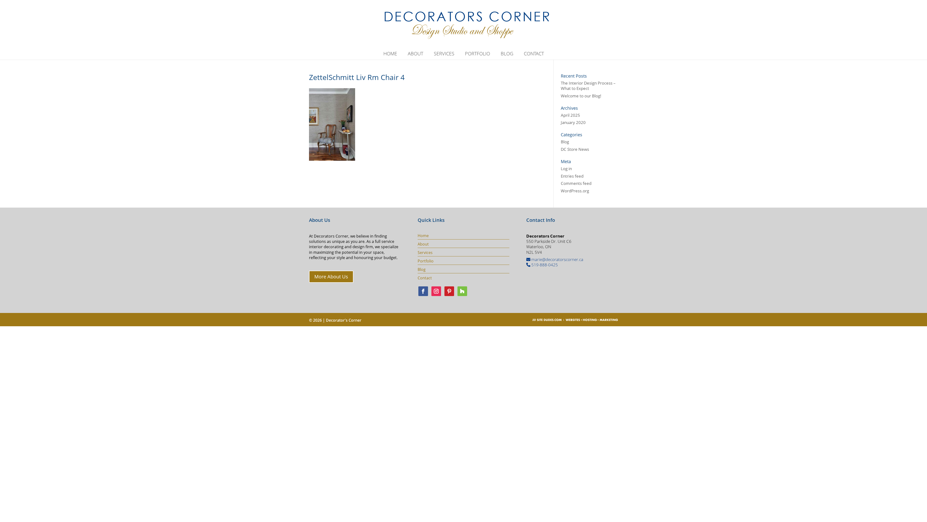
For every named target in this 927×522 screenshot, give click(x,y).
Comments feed (576, 183)
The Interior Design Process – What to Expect (588, 85)
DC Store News (575, 149)
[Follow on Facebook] (423, 291)
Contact (534, 54)
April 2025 (570, 115)
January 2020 (573, 122)
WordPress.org (575, 191)
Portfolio (477, 54)
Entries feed (572, 176)
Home (390, 54)
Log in (566, 168)
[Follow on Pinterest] (449, 291)
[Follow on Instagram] (436, 291)
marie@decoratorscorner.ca (556, 259)
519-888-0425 (544, 265)
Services (444, 54)
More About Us (331, 276)
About (415, 54)
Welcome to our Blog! (581, 96)
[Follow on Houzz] (462, 291)
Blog (507, 54)
